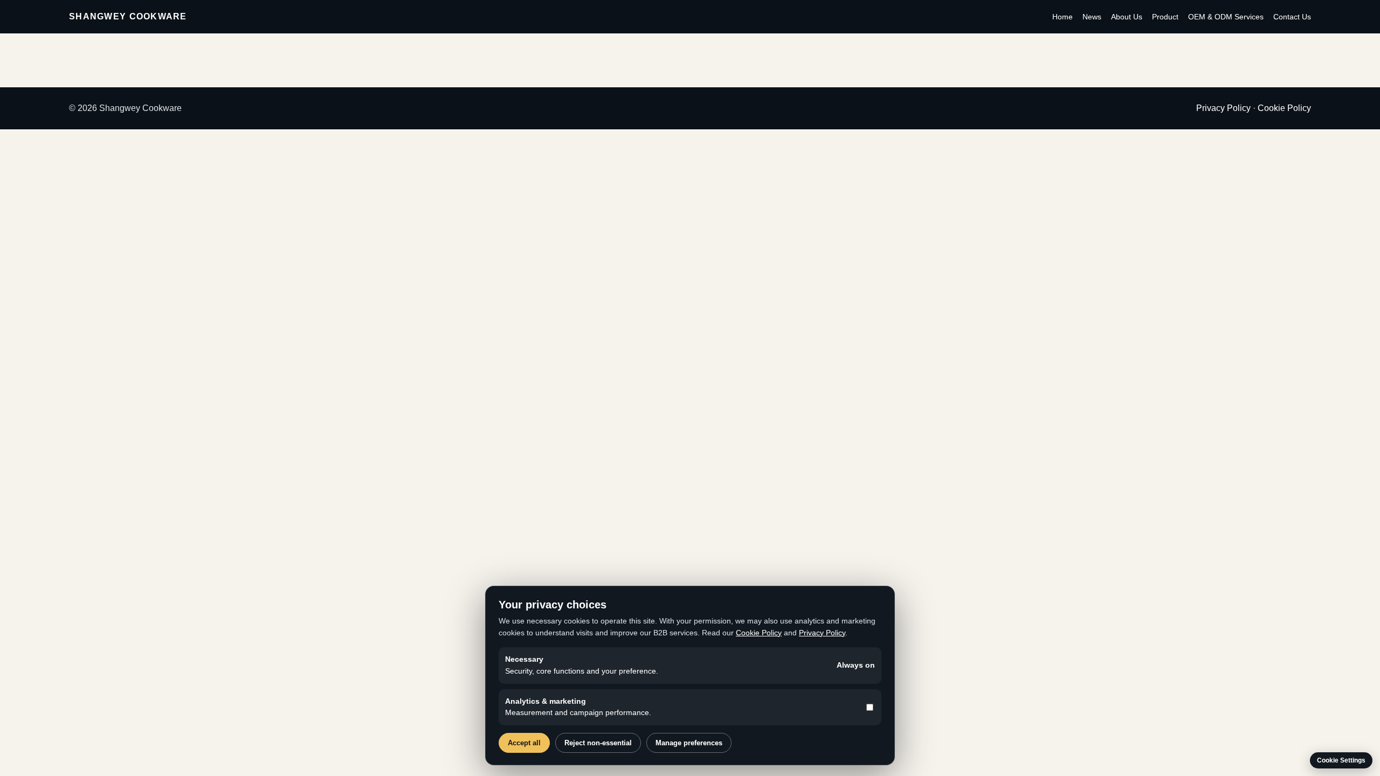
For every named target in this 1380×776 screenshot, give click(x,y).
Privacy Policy (1223, 108)
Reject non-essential (598, 743)
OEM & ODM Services (1226, 16)
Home (1062, 16)
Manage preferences (689, 743)
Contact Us (1292, 16)
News (1091, 16)
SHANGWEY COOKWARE (128, 16)
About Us (1126, 16)
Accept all (524, 743)
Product (1165, 16)
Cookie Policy (1284, 108)
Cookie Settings (1341, 760)
